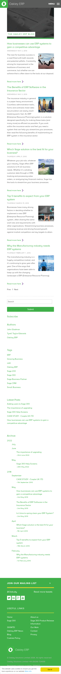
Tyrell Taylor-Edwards (16, 333)
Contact (33, 631)
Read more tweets (43, 591)
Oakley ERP (12, 337)
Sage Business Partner (17, 379)
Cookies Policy (13, 638)
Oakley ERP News (15, 631)
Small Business (14, 387)
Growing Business (15, 359)
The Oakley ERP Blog (21, 34)
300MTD (11, 627)
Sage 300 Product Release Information (42, 622)
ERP (9, 355)
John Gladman (13, 329)
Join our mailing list (22, 583)
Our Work (34, 627)
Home (9, 617)
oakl (9, 363)
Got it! (50, 669)
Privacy (33, 634)
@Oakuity (12, 591)
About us (34, 617)
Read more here (14, 81)
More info (28, 671)
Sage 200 (11, 371)
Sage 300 (11, 375)
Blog (9, 634)
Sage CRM (11, 383)
